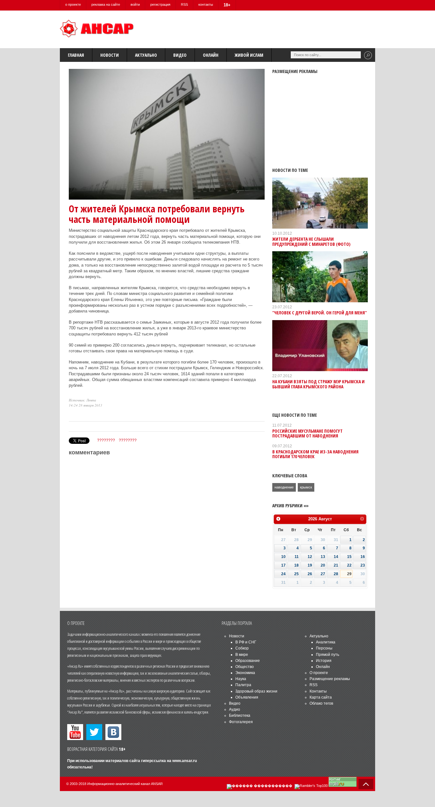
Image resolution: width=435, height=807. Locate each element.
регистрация (160, 4)
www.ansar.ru (184, 761)
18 (296, 565)
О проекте (319, 673)
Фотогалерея (241, 722)
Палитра (243, 685)
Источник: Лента (82, 400)
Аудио (234, 709)
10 (283, 556)
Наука (240, 679)
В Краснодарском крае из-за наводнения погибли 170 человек (315, 454)
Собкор (242, 648)
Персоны (324, 648)
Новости (109, 55)
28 (336, 574)
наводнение (284, 487)
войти (135, 4)
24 (283, 574)
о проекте (73, 4)
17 (283, 565)
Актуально (146, 55)
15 (349, 556)
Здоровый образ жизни (256, 691)
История (324, 660)
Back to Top (366, 784)
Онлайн (210, 55)
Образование (247, 660)
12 (310, 556)
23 (362, 565)
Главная (76, 55)
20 (323, 565)
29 (349, 574)
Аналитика (325, 642)
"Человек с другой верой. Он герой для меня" (319, 313)
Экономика (245, 673)
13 (323, 556)
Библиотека (239, 715)
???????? (106, 440)
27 (323, 574)
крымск (306, 487)
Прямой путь (327, 654)
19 (310, 565)
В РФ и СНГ (245, 642)
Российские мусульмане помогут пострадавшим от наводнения (307, 433)
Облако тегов (321, 703)
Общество (244, 666)
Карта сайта (321, 697)
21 (336, 565)
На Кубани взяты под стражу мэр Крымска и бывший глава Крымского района (318, 383)
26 (310, 574)
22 (349, 565)
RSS (184, 4)
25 (296, 574)
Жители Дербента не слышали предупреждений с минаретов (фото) (311, 241)
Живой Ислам (249, 55)
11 (297, 556)
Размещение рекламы (330, 679)
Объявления (246, 697)
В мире (241, 654)
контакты (205, 4)
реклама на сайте (105, 4)
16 (362, 556)
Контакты (318, 691)
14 (336, 556)
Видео (180, 55)
